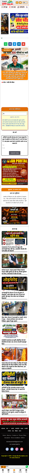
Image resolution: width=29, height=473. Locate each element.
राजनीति (26, 428)
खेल (13, 431)
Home (4, 435)
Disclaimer (7, 437)
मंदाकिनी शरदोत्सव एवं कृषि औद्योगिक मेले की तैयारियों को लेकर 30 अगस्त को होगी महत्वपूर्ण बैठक (14, 342)
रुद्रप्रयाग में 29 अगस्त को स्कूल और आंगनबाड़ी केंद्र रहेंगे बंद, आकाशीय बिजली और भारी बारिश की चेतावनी (14, 249)
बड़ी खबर (3, 428)
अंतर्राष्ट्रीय (17, 428)
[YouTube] (20, 2)
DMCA (22, 437)
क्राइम (22, 428)
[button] (5, 44)
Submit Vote (15, 153)
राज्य (7, 428)
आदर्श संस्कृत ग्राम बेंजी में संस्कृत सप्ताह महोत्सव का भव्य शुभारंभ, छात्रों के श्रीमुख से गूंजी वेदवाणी (14, 412)
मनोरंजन (9, 431)
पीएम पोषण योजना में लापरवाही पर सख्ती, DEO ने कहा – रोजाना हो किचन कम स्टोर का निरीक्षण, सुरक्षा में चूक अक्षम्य (14, 319)
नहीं (4, 148)
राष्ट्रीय (12, 428)
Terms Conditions (15, 437)
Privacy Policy (22, 435)
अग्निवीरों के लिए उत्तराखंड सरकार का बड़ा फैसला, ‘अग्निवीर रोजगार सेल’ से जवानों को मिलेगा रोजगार (13, 389)
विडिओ (16, 431)
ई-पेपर (20, 431)
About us (9, 435)
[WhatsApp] (17, 2)
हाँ (3, 145)
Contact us (15, 435)
